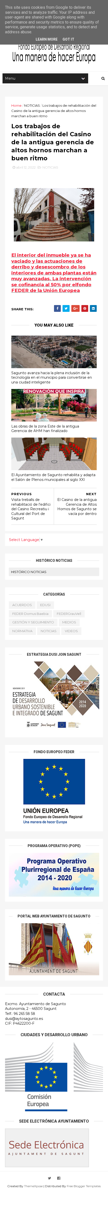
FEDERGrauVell (69, 614)
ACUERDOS (22, 605)
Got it (68, 39)
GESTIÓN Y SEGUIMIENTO (33, 622)
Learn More (47, 39)
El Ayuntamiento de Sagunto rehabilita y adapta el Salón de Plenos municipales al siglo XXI (53, 477)
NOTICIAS (32, 105)
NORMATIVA (22, 631)
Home (16, 105)
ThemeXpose (33, 1186)
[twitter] (49, 1178)
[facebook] (58, 1178)
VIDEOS (71, 631)
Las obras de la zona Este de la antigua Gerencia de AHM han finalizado (45, 428)
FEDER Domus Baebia (30, 614)
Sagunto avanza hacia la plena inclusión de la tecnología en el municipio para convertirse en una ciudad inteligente (51, 377)
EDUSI (45, 605)
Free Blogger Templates (84, 1186)
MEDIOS (69, 622)
